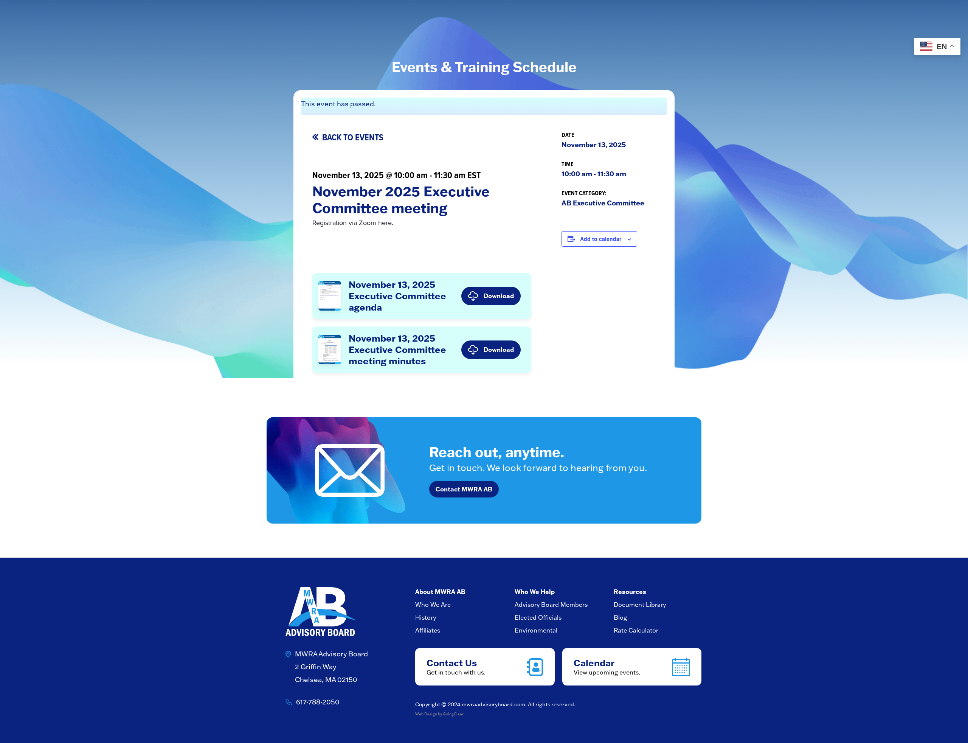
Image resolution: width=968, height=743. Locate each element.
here (385, 223)
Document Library (640, 604)
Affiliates (427, 630)
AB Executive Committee (603, 202)
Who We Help (535, 591)
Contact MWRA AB (464, 489)
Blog (620, 617)
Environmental (536, 630)
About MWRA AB (440, 591)
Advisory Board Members (551, 604)
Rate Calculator (636, 630)
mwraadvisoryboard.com (493, 704)
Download (499, 296)
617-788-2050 (318, 702)
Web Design (426, 714)
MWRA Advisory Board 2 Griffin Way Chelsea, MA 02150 (331, 667)
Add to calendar (600, 238)
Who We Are (433, 604)
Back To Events (352, 137)
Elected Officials (538, 617)
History (425, 617)
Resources (630, 591)
